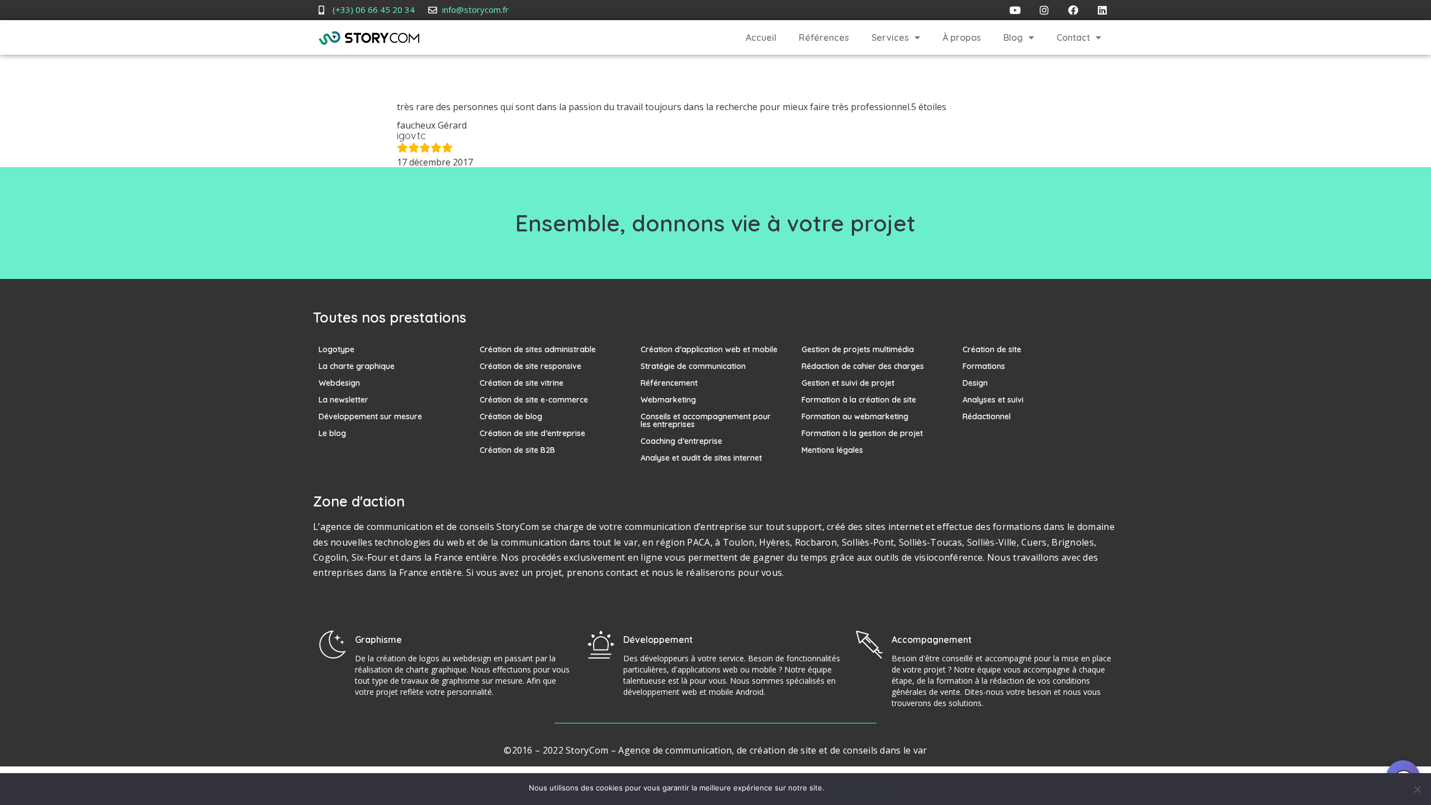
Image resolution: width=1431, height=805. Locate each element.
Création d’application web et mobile (709, 349)
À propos (961, 37)
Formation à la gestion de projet (862, 433)
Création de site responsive (530, 366)
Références (824, 37)
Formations (984, 366)
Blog (1013, 37)
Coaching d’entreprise (681, 441)
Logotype (336, 349)
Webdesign (339, 383)
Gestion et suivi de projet (848, 383)
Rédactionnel (987, 416)
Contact (1073, 37)
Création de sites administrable (538, 349)
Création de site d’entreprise (532, 433)
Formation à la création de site (859, 400)
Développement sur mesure (370, 416)
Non (892, 787)
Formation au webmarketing (855, 416)
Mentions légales (832, 450)
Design (975, 383)
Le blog (332, 433)
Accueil (761, 37)
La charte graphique (357, 366)
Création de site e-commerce (534, 400)
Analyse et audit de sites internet (701, 458)
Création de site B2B (517, 450)
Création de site (992, 349)
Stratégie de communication (693, 366)
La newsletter (343, 400)
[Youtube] (1015, 10)
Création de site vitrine (521, 383)
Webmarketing (668, 400)
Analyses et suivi (993, 400)
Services (890, 37)
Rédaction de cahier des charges (863, 366)
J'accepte (853, 787)
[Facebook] (1073, 10)
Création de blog (511, 416)
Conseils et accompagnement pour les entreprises (706, 420)
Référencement (669, 383)
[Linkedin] (1102, 10)
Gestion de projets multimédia (858, 349)
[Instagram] (1044, 10)
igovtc (411, 135)
